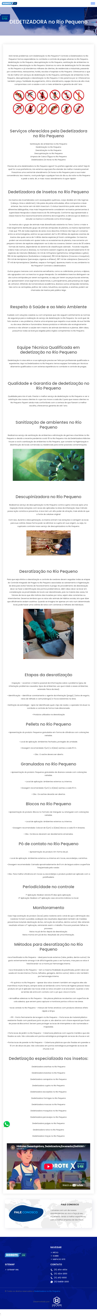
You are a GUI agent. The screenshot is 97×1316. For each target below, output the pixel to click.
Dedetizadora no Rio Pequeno (47, 1291)
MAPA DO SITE (59, 1259)
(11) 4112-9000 (60, 1277)
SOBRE (56, 1256)
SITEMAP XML (13, 1269)
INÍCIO (55, 1252)
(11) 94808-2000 (61, 1281)
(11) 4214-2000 (60, 1273)
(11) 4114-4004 (60, 1269)
